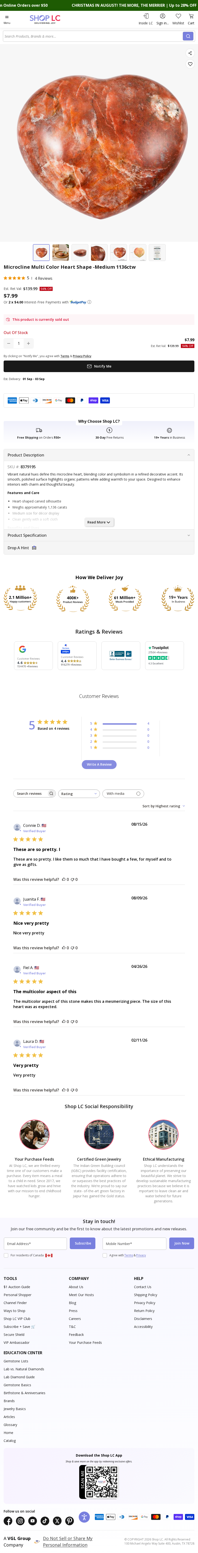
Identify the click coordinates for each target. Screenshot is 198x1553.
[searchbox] (30, 793)
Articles (9, 1416)
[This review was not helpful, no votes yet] (72, 879)
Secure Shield (14, 1334)
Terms (128, 1255)
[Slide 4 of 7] (99, 252)
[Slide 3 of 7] (79, 252)
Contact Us (142, 1287)
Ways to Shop (14, 1310)
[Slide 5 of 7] (118, 252)
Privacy (141, 1255)
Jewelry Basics (15, 1408)
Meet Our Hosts (81, 1294)
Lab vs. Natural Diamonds (24, 1369)
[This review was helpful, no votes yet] (63, 879)
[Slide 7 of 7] (157, 252)
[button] (89, 302)
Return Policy (144, 1310)
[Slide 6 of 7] (137, 252)
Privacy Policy (144, 1302)
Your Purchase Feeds (85, 1342)
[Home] (50, 19)
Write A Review (99, 764)
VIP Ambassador (16, 1342)
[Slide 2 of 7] (60, 252)
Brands (9, 1401)
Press (73, 1310)
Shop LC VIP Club (17, 1318)
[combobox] (94, 36)
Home (8, 1432)
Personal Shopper (17, 1294)
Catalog (10, 1440)
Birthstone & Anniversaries (24, 1393)
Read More (96, 522)
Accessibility (143, 1326)
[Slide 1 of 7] (41, 252)
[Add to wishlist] (190, 64)
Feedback (76, 1334)
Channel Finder (15, 1302)
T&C (72, 1326)
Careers (75, 1318)
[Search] (188, 36)
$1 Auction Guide (17, 1287)
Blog (72, 1302)
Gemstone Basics (17, 1385)
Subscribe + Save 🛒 (19, 1326)
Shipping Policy (145, 1294)
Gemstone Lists (16, 1361)
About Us (76, 1287)
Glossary (10, 1424)
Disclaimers (143, 1318)
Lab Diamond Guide (19, 1377)
